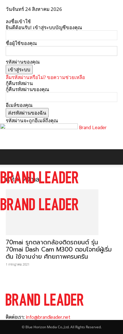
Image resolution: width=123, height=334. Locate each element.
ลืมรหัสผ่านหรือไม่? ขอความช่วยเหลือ (45, 77)
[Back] (7, 15)
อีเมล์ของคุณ (19, 105)
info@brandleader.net (48, 317)
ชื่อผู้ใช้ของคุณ (21, 43)
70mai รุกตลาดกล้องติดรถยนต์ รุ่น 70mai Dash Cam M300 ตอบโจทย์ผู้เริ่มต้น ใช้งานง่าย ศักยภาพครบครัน (59, 249)
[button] (10, 157)
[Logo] (39, 188)
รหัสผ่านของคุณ (23, 61)
